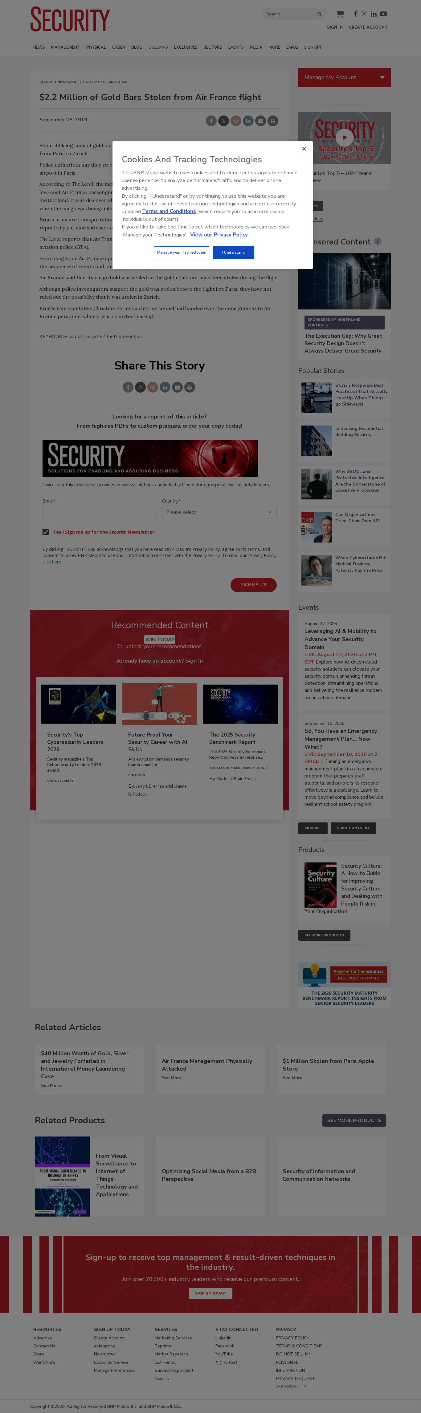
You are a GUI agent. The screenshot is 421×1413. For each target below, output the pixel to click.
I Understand (233, 252)
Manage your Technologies (181, 252)
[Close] (304, 148)
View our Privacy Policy (219, 234)
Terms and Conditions (169, 211)
